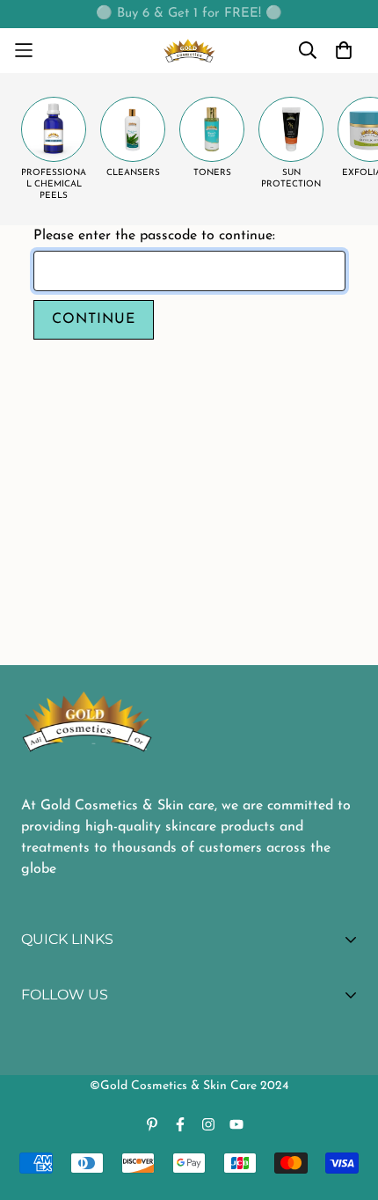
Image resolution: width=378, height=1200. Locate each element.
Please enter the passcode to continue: (154, 236)
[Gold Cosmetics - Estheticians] (189, 50)
